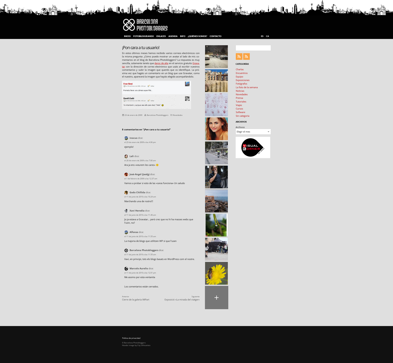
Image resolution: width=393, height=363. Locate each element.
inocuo (133, 137)
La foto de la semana (247, 87)
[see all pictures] (216, 297)
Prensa (239, 97)
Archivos (240, 127)
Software (240, 112)
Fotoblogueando (143, 36)
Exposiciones (242, 80)
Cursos (239, 108)
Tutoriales (241, 101)
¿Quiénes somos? (197, 36)
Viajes (239, 105)
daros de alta (161, 63)
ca (267, 36)
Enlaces (161, 36)
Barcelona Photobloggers (157, 115)
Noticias (240, 90)
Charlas (240, 69)
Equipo (239, 76)
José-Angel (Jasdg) (140, 174)
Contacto (215, 36)
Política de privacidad (131, 338)
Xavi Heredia (137, 210)
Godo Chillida (137, 192)
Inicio (127, 36)
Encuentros (242, 73)
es (262, 36)
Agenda (172, 36)
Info (182, 36)
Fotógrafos (241, 83)
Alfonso (134, 232)
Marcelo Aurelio (139, 268)
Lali (132, 156)
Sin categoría (242, 115)
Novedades (178, 115)
